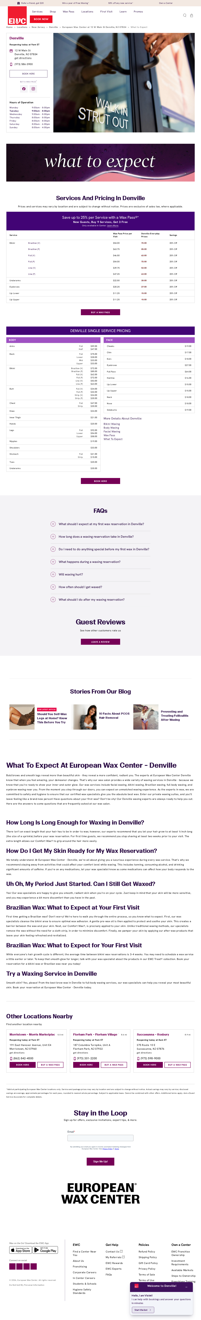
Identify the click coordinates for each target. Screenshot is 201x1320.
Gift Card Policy (148, 1263)
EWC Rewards (114, 1263)
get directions (23, 58)
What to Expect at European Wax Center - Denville (91, 766)
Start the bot (141, 1310)
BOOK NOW (41, 19)
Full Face (111, 371)
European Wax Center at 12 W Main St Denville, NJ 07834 (94, 27)
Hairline (111, 378)
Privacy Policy (147, 1268)
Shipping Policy (148, 1257)
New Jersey (39, 27)
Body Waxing (111, 427)
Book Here (28, 73)
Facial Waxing (112, 431)
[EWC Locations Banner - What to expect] (100, 180)
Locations (22, 27)
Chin (109, 352)
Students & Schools (85, 1283)
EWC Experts (114, 1268)
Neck (109, 397)
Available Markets (182, 1270)
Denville (54, 27)
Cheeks (110, 346)
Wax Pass (109, 435)
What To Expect (113, 439)
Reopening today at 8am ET (152, 1039)
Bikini (12, 243)
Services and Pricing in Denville (100, 198)
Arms (12, 346)
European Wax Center (27, 1280)
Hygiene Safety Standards (82, 1291)
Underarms (15, 280)
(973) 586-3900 (24, 64)
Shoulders (14, 447)
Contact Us (113, 1251)
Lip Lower (14, 293)
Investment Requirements (180, 1262)
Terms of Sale (147, 1274)
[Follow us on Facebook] (24, 89)
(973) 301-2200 (87, 1058)
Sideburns (112, 410)
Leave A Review (100, 641)
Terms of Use (147, 1280)
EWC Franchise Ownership (180, 1253)
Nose (109, 403)
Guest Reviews (100, 622)
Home (9, 27)
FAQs (109, 1274)
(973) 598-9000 (151, 1058)
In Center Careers (84, 1278)
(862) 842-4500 (23, 1058)
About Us (78, 1261)
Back (12, 354)
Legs (12, 430)
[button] (184, 15)
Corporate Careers (84, 1272)
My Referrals (114, 1257)
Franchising (80, 1266)
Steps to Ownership (183, 1275)
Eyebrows (15, 286)
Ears (109, 359)
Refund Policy (147, 1251)
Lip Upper (14, 299)
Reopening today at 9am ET (25, 44)
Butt (12, 388)
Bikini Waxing (112, 424)
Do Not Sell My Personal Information (26, 1285)
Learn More (112, 225)
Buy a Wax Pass (28, 81)
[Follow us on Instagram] (33, 89)
